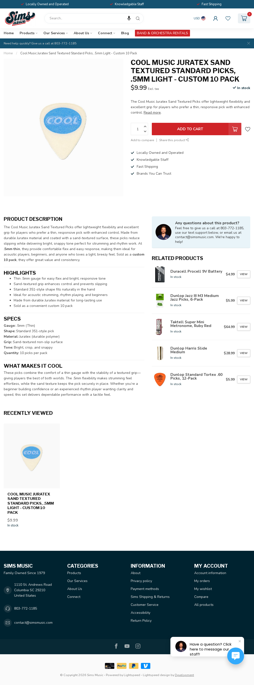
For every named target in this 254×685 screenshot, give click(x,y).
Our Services (54, 33)
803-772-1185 (25, 608)
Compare (201, 596)
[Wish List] (227, 18)
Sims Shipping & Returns (150, 596)
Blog (125, 33)
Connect (105, 33)
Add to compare (142, 140)
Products (27, 33)
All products (204, 604)
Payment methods (145, 589)
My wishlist (203, 589)
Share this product (172, 140)
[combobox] (94, 18)
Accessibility (140, 612)
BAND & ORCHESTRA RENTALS (162, 33)
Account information (210, 573)
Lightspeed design (156, 675)
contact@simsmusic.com (33, 622)
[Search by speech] (129, 18)
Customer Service (145, 604)
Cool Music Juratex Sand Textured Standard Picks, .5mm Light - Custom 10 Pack (78, 53)
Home (9, 33)
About (135, 573)
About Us (81, 33)
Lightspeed (132, 675)
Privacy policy (141, 581)
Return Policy (141, 620)
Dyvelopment (184, 675)
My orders (202, 581)
